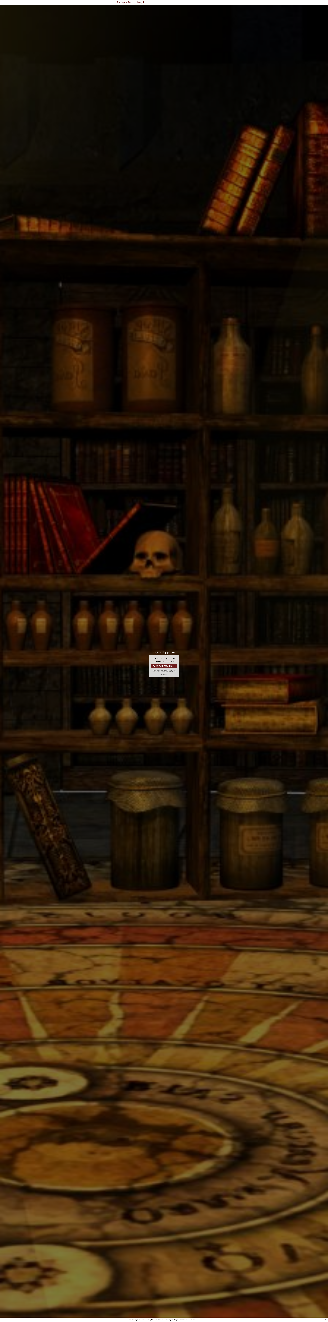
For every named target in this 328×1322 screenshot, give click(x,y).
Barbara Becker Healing (132, 2)
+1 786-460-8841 (165, 666)
